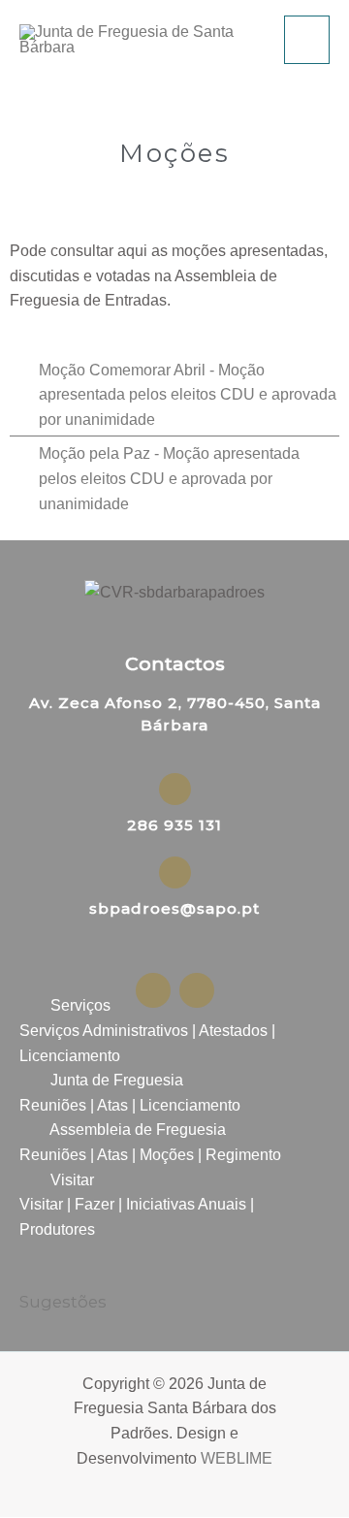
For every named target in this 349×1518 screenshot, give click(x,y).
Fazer (94, 1204)
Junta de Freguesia (116, 1080)
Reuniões (52, 1105)
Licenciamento (69, 1056)
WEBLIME (236, 1458)
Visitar (72, 1180)
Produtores (57, 1229)
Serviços (80, 1005)
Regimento (243, 1155)
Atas (112, 1105)
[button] (174, 1005)
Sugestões (63, 1301)
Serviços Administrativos (103, 1030)
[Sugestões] (31, 1273)
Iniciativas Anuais (186, 1204)
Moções (167, 1155)
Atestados (233, 1030)
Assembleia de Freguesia (137, 1129)
